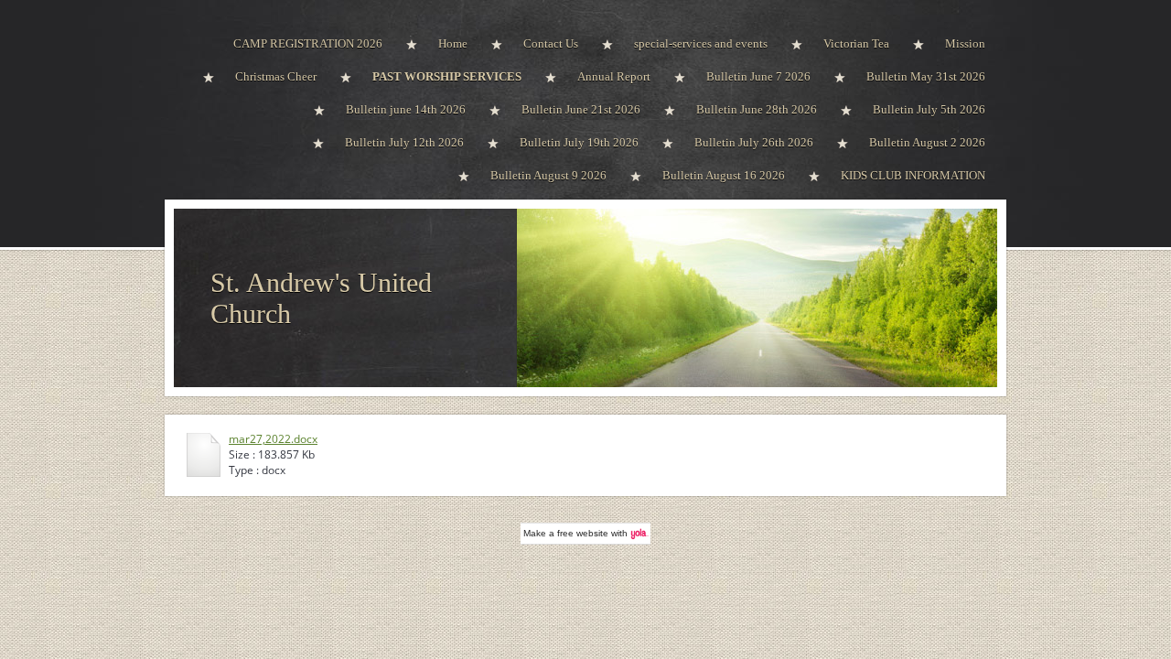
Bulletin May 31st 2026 (925, 76)
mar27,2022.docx (273, 439)
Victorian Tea (856, 43)
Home (452, 43)
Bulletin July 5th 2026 (929, 109)
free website (582, 533)
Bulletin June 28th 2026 (756, 109)
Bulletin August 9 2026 (548, 175)
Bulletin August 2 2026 (927, 142)
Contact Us (550, 43)
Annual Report (613, 76)
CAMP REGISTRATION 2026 (307, 43)
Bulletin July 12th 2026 (404, 142)
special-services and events (701, 43)
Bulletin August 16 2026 (723, 175)
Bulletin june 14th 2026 (406, 109)
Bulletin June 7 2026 (758, 76)
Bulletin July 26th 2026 (753, 142)
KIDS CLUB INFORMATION (913, 175)
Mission (965, 43)
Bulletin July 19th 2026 (579, 142)
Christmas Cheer (276, 76)
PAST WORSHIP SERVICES (446, 76)
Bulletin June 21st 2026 (580, 109)
